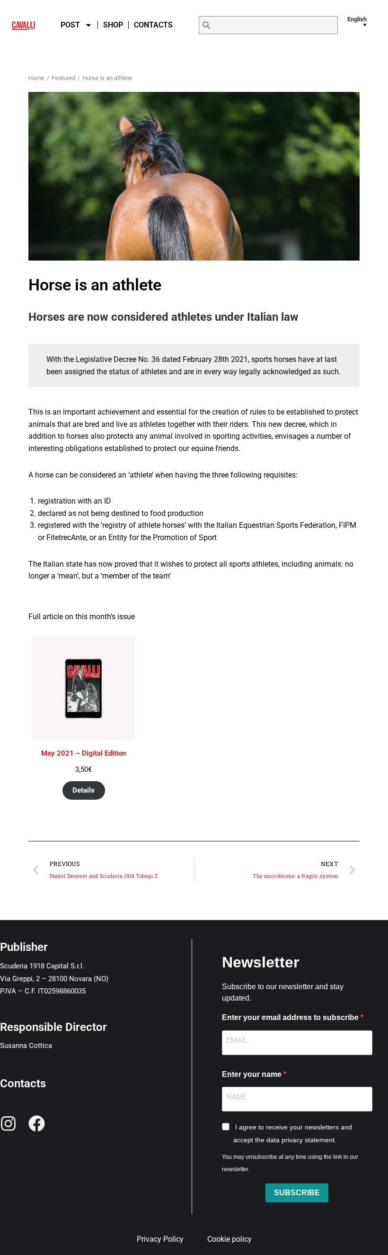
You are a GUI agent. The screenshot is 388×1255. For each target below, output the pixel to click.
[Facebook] (36, 1123)
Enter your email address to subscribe (291, 1017)
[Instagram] (8, 1123)
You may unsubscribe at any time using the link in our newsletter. (290, 1163)
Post (70, 24)
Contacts (153, 24)
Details (83, 790)
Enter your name (252, 1074)
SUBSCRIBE (297, 1193)
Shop (113, 24)
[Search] (206, 25)
